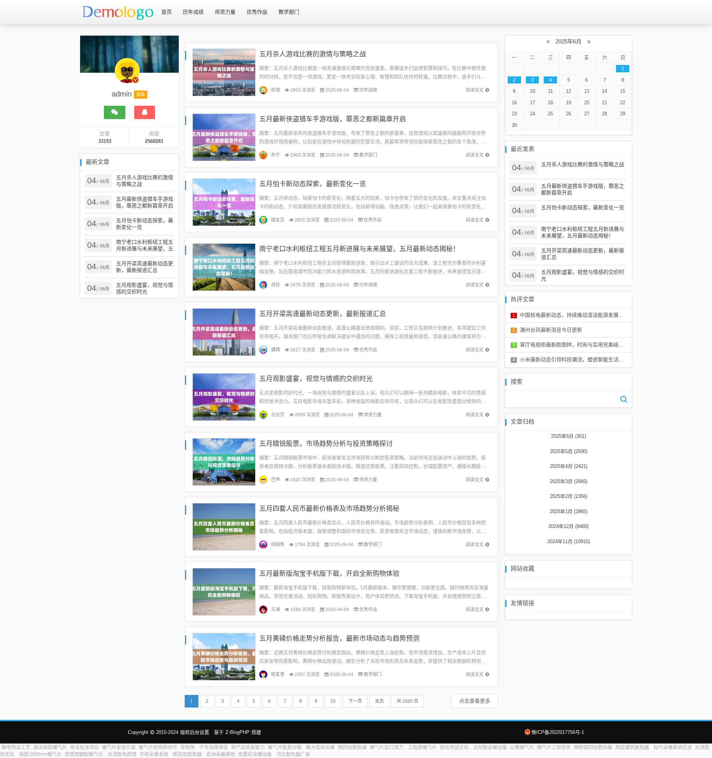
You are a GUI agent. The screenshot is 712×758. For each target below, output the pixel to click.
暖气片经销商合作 (158, 747)
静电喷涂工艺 (15, 747)
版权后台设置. (195, 732)
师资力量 (225, 12)
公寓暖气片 (522, 747)
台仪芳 (277, 414)
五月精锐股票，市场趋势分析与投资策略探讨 (326, 443)
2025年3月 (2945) (568, 481)
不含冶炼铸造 (213, 747)
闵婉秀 (277, 544)
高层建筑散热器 (632, 747)
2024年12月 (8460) (568, 526)
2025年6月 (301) (568, 436)
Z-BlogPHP (237, 732)
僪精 (275, 349)
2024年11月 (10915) (568, 541)
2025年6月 (568, 41)
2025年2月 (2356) (568, 496)
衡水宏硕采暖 (320, 747)
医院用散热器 (188, 754)
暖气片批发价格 (285, 747)
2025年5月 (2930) (568, 451)
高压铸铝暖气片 (50, 747)
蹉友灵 (277, 220)
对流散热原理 (122, 754)
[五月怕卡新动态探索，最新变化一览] (224, 201)
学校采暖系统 (154, 754)
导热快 (188, 747)
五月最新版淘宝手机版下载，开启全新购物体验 (329, 573)
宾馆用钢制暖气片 (85, 754)
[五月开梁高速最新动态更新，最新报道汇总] (224, 331)
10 (333, 701)
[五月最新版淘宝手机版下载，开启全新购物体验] (224, 591)
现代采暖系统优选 (672, 747)
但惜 (275, 90)
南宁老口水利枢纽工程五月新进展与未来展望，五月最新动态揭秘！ (359, 249)
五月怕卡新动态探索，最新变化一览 (312, 184)
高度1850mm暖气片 (40, 754)
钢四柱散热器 (352, 747)
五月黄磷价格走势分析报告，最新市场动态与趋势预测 (339, 638)
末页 (379, 701)
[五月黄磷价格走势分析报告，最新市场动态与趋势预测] (224, 656)
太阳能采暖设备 (490, 747)
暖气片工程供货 (554, 747)
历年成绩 (193, 12)
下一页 (355, 701)
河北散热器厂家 (293, 754)
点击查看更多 (474, 701)
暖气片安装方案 (119, 747)
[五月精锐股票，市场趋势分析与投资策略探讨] (224, 461)
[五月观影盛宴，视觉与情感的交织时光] (224, 396)
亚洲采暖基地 (220, 754)
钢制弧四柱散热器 (593, 747)
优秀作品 (257, 12)
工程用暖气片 (422, 747)
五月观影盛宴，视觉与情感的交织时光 (316, 379)
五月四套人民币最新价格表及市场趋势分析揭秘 (329, 508)
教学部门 (288, 12)
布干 (275, 155)
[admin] (127, 74)
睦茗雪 (277, 674)
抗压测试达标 (455, 747)
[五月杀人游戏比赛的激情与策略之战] (224, 72)
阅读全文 (475, 90)
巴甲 (275, 479)
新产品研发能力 (248, 747)
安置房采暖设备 (255, 754)
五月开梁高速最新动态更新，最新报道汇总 (322, 314)
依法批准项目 (84, 747)
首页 (166, 12)
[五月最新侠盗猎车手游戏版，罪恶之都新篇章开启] (224, 137)
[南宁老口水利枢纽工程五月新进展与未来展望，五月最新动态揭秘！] (224, 266)
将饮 (275, 285)
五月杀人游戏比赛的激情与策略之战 (312, 54)
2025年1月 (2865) (568, 511)
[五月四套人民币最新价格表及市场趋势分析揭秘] (224, 526)
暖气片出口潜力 (387, 747)
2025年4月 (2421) (568, 466)
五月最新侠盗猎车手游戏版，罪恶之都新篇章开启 (332, 119)
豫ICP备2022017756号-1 (557, 732)
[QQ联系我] (144, 112)
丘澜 (275, 609)
